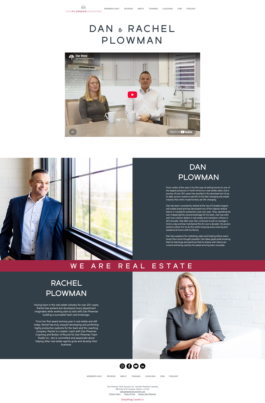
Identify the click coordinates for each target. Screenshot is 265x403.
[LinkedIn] (142, 366)
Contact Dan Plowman (147, 394)
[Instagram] (122, 366)
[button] (140, 9)
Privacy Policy (115, 394)
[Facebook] (129, 366)
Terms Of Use (129, 394)
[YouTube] (136, 366)
